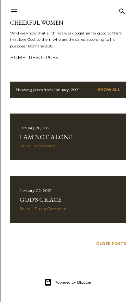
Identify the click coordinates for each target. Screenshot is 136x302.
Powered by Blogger (73, 282)
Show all (109, 89)
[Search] (122, 10)
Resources (43, 57)
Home (17, 57)
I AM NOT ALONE (46, 137)
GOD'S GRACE (40, 199)
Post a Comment (50, 208)
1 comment (45, 146)
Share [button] (25, 146)
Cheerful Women (36, 22)
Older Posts (111, 243)
